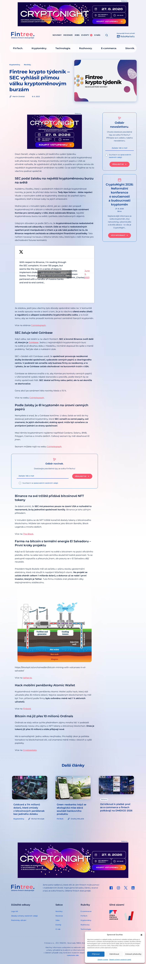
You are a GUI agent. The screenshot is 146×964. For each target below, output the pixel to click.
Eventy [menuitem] (86, 35)
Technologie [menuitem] (62, 48)
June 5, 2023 (87, 274)
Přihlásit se (80, 476)
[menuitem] (111, 888)
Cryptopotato (30, 750)
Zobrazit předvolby (133, 954)
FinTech (60, 819)
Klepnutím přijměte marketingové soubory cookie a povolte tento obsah (54, 274)
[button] (141, 935)
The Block (28, 534)
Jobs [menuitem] (77, 35)
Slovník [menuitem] (129, 48)
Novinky (27, 65)
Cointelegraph (38, 325)
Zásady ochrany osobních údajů (120, 959)
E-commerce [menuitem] (108, 48)
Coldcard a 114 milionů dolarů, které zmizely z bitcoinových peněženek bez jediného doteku (29, 809)
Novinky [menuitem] (57, 35)
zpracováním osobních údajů (46, 483)
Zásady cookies (103, 959)
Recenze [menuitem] (68, 35)
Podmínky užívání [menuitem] (18, 920)
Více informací (118, 235)
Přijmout (96, 954)
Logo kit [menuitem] (14, 911)
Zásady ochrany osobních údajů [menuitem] (24, 916)
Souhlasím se (40, 483)
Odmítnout (114, 954)
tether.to (27, 678)
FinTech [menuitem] (17, 48)
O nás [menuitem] (97, 35)
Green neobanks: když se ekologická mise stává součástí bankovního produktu (71, 809)
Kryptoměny (14, 65)
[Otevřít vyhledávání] (106, 35)
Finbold (27, 708)
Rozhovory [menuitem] (85, 48)
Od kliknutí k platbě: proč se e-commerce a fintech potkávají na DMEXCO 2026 (116, 807)
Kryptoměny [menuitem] (39, 48)
